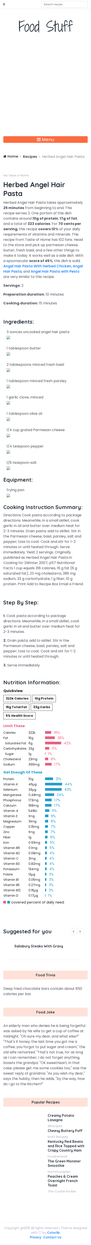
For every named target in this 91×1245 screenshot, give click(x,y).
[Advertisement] (45, 88)
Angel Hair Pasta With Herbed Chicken (37, 266)
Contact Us (52, 1237)
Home (12, 156)
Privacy (35, 1237)
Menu (47, 139)
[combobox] (64, 4)
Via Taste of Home (16, 175)
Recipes (30, 156)
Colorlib (53, 1232)
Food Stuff (46, 26)
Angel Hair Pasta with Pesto (55, 271)
